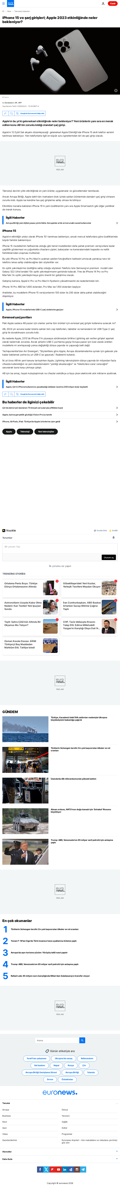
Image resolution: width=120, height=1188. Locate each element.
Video (5, 1134)
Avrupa (5, 1109)
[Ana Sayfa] (3, 11)
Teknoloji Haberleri (22, 11)
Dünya (65, 1109)
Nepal (56, 1065)
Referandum (87, 1058)
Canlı (112, 3)
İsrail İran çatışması (36, 1058)
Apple (9, 431)
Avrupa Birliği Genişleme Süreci (41, 1072)
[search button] (82, 1040)
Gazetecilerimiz (9, 1140)
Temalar (6, 1103)
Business (6, 1115)
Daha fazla (7, 1159)
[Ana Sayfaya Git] (10, 3)
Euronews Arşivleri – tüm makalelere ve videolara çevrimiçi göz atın (89, 1141)
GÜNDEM (10, 712)
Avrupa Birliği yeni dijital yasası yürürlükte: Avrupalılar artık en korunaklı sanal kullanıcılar (48, 223)
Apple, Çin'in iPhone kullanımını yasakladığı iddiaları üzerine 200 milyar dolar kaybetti (47, 387)
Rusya (71, 1065)
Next (9, 11)
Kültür (64, 1128)
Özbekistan (67, 1079)
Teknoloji (25, 431)
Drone (50, 1079)
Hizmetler (7, 1151)
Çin (84, 1065)
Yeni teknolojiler (46, 431)
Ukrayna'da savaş (63, 1058)
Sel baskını (39, 1065)
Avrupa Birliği (72, 1072)
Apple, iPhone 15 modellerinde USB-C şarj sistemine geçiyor (35, 309)
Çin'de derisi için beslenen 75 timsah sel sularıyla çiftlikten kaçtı (32, 408)
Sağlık (65, 1122)
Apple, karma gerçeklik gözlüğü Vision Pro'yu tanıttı (27, 414)
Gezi (4, 1128)
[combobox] (60, 1040)
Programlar (67, 1134)
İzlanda (91, 1072)
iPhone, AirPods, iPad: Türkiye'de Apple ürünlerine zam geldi (31, 421)
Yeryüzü (66, 1115)
